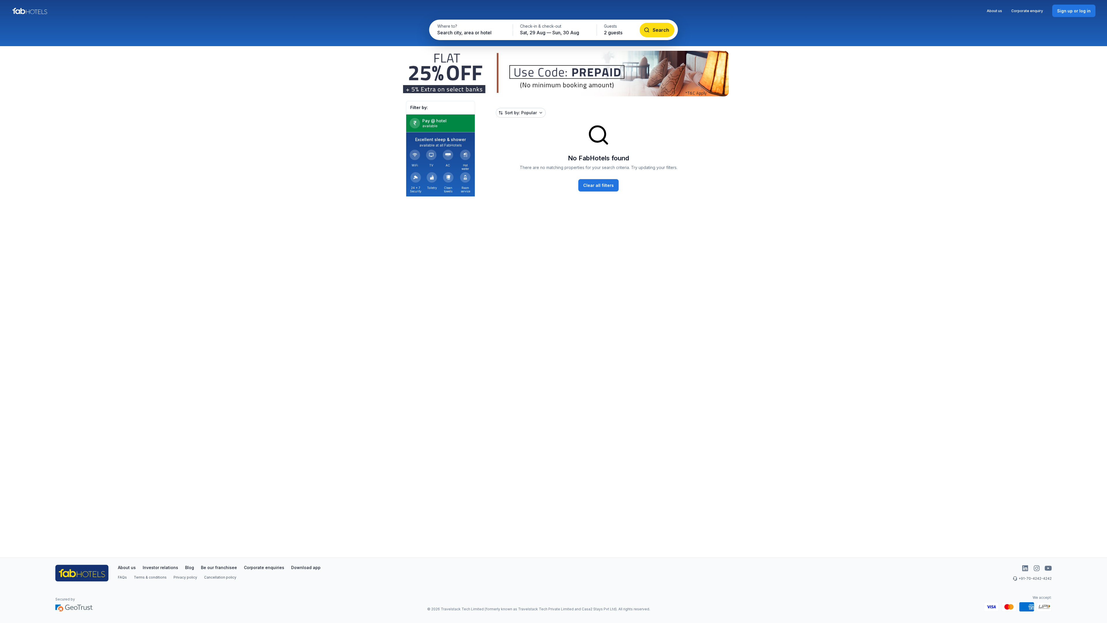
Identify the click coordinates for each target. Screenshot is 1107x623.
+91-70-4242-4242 (1035, 578)
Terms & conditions (150, 577)
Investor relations (160, 567)
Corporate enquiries (264, 567)
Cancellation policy (220, 577)
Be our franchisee (219, 567)
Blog (189, 567)
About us (994, 11)
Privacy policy (185, 577)
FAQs (122, 577)
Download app (306, 567)
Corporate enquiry (1027, 11)
